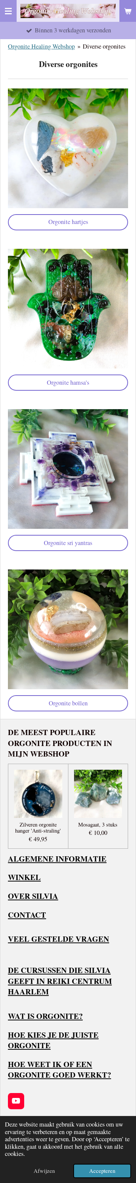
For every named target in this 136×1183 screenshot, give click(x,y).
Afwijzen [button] (44, 1170)
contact (27, 914)
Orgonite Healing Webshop (41, 46)
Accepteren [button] (102, 1170)
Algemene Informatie (57, 858)
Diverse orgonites (104, 46)
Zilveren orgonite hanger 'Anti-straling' (38, 828)
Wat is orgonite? (45, 1016)
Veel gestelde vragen (58, 938)
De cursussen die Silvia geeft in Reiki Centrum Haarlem (60, 980)
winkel (24, 877)
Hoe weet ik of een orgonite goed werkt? (59, 1069)
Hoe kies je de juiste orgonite (53, 1040)
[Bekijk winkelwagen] (127, 11)
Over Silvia (33, 895)
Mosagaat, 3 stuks (97, 825)
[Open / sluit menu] (8, 11)
